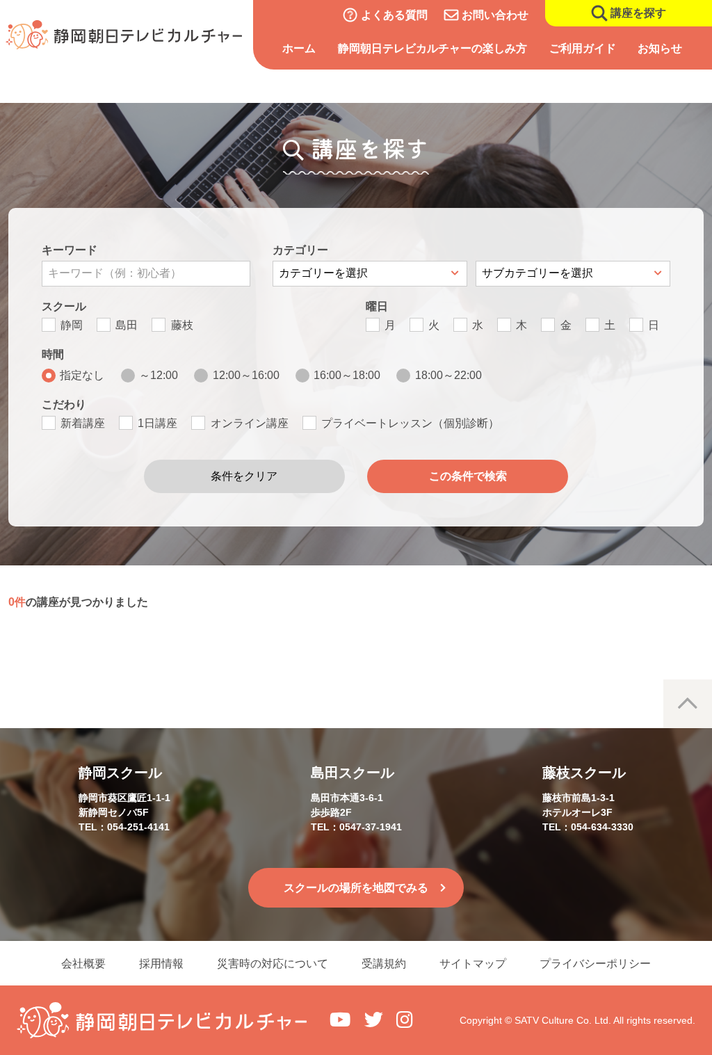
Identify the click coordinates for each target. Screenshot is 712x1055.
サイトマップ (472, 963)
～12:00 (158, 375)
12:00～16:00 (246, 375)
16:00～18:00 (347, 375)
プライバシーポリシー (595, 963)
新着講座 (82, 423)
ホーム (299, 48)
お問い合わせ (495, 15)
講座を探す (638, 13)
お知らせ (660, 48)
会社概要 (83, 963)
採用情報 (161, 963)
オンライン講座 (250, 423)
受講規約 (384, 963)
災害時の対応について (272, 963)
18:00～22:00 (448, 375)
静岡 (71, 325)
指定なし (82, 375)
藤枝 (182, 325)
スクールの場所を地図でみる (356, 888)
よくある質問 (394, 15)
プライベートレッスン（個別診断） (410, 423)
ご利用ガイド (582, 48)
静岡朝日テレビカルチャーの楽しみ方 (432, 48)
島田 (126, 325)
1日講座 (157, 423)
